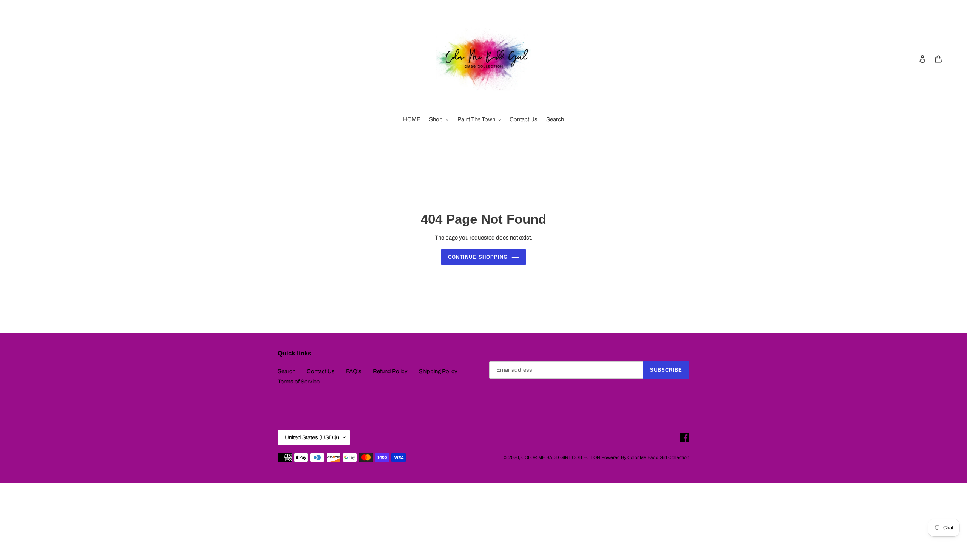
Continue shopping (478, 257)
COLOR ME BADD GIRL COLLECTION (560, 457)
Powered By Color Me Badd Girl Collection (645, 457)
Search (286, 371)
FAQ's (353, 371)
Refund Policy (390, 371)
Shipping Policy (438, 371)
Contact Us (321, 371)
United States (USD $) (312, 437)
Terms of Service (299, 382)
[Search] (912, 58)
